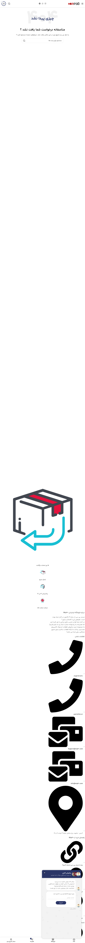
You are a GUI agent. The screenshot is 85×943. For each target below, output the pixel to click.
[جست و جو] (9, 4)
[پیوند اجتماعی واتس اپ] (42, 3)
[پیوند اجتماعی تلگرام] (39, 3)
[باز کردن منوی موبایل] (82, 4)
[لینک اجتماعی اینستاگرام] (45, 3)
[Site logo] (73, 3)
